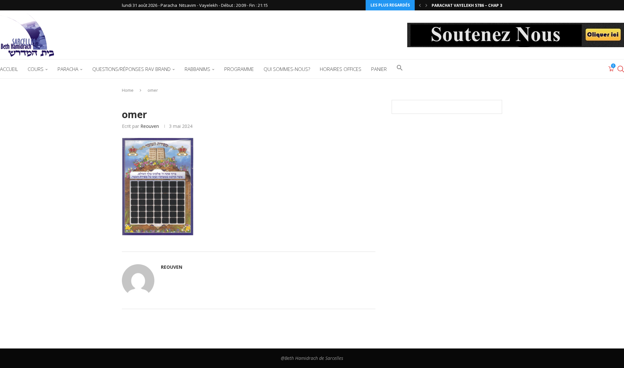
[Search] (621, 69)
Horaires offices (340, 69)
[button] (419, 5)
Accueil (9, 69)
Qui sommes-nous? (287, 69)
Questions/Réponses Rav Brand (131, 69)
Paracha (68, 69)
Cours (36, 69)
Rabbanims (197, 69)
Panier (379, 69)
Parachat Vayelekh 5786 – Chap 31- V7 (472, 5)
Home (128, 90)
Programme (239, 69)
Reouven (149, 126)
